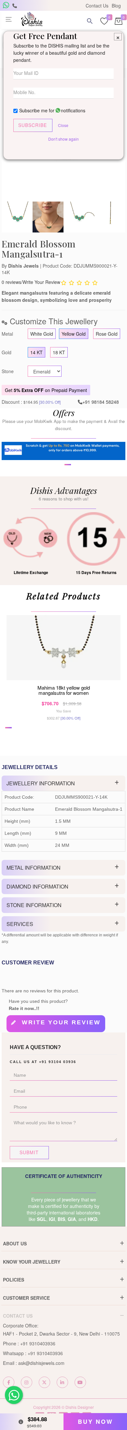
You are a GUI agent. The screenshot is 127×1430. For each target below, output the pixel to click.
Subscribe (32, 125)
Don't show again (63, 139)
